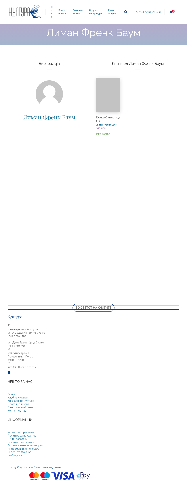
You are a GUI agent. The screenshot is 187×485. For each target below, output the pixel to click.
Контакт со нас (17, 410)
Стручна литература (95, 12)
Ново (52, 12)
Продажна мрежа (19, 404)
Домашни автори (78, 12)
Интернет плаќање (19, 452)
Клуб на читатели (18, 397)
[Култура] (25, 11)
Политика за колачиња (21, 442)
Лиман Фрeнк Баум (49, 117)
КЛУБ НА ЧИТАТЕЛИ (148, 11)
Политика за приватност (23, 435)
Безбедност (15, 455)
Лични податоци (17, 438)
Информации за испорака (23, 448)
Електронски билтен (20, 407)
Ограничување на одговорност (27, 445)
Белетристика (62, 12)
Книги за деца (112, 12)
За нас (12, 394)
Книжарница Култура (21, 400)
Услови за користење (21, 432)
